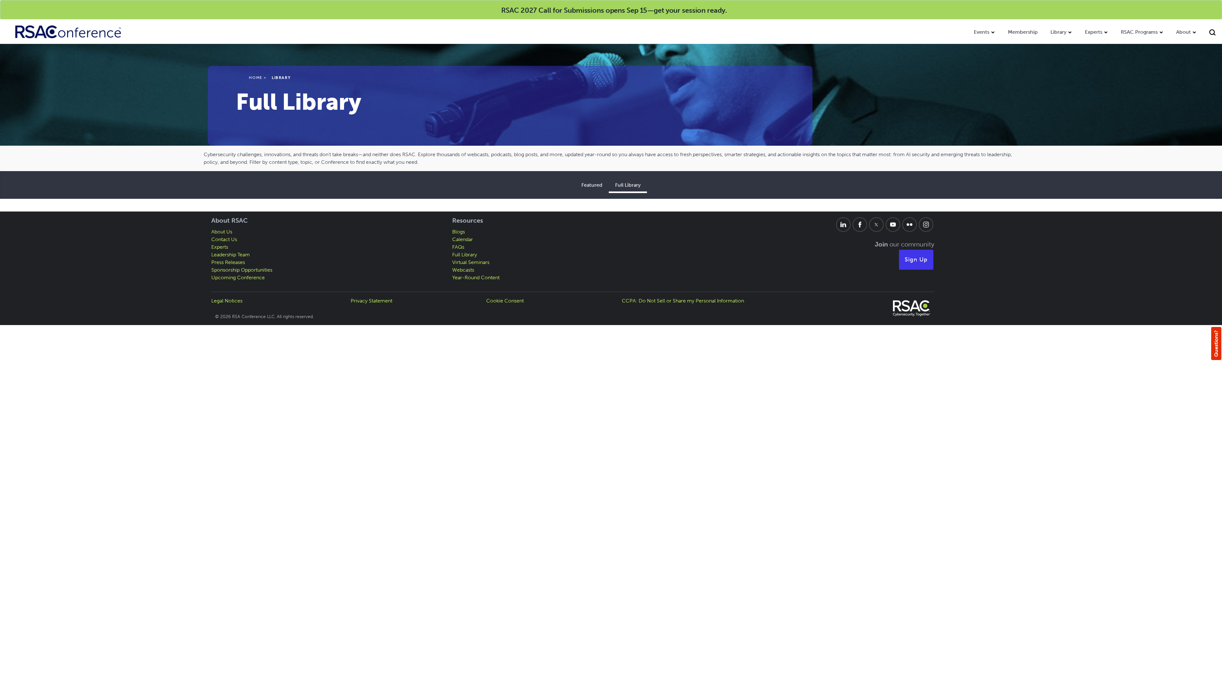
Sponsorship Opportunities (241, 270)
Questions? (1216, 343)
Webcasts (463, 270)
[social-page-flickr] (909, 224)
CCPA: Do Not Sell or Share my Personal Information (683, 301)
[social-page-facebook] (860, 224)
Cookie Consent (505, 301)
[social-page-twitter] (876, 224)
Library (1058, 32)
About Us (221, 232)
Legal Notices (226, 301)
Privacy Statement (371, 301)
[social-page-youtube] (893, 224)
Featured (591, 185)
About (1183, 32)
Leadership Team (230, 255)
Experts (1093, 32)
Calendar (462, 239)
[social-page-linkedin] (843, 224)
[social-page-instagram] (926, 224)
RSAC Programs (1139, 32)
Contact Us (224, 239)
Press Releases (228, 262)
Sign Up (916, 259)
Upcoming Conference (238, 277)
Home (255, 77)
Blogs (458, 232)
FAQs (458, 247)
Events (981, 32)
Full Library (628, 185)
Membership (1023, 32)
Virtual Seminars (470, 262)
